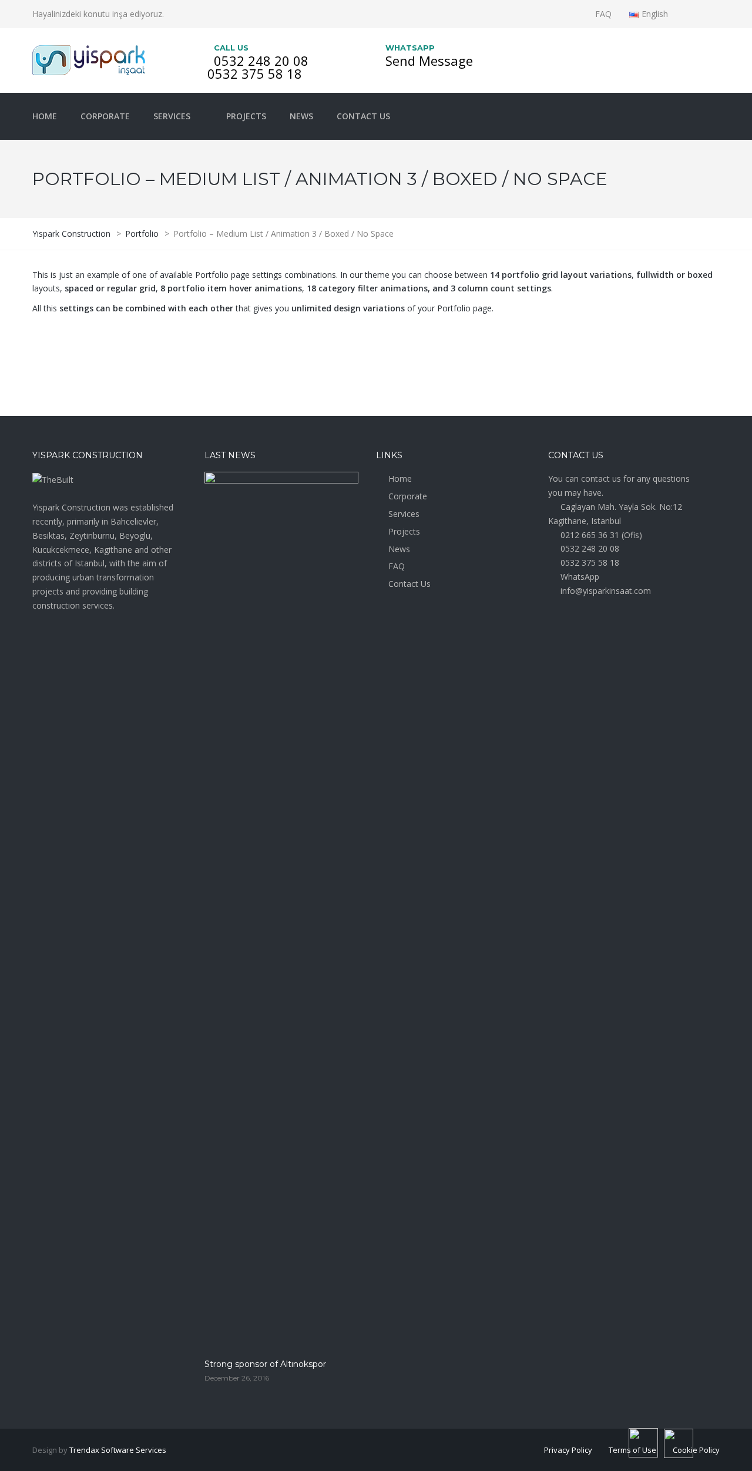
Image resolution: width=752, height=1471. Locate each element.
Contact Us (363, 116)
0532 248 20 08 (261, 60)
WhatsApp (579, 576)
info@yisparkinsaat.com (605, 590)
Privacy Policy (568, 1450)
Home (44, 116)
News (301, 116)
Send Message (429, 60)
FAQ (603, 13)
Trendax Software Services (117, 1450)
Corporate (105, 116)
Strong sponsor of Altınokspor (265, 1364)
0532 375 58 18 (254, 73)
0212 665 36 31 (589, 534)
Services (171, 116)
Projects (246, 116)
